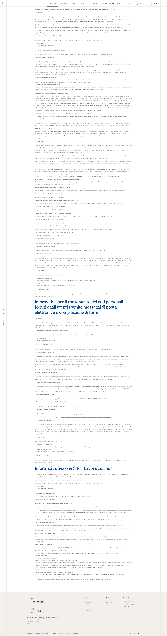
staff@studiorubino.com (130, 602)
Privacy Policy (59, 197)
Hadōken (75, 633)
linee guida (115, 176)
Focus (87, 607)
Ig (3, 313)
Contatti (87, 610)
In (3, 309)
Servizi (87, 605)
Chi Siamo (88, 602)
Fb (3, 317)
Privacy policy (108, 602)
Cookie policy (108, 605)
